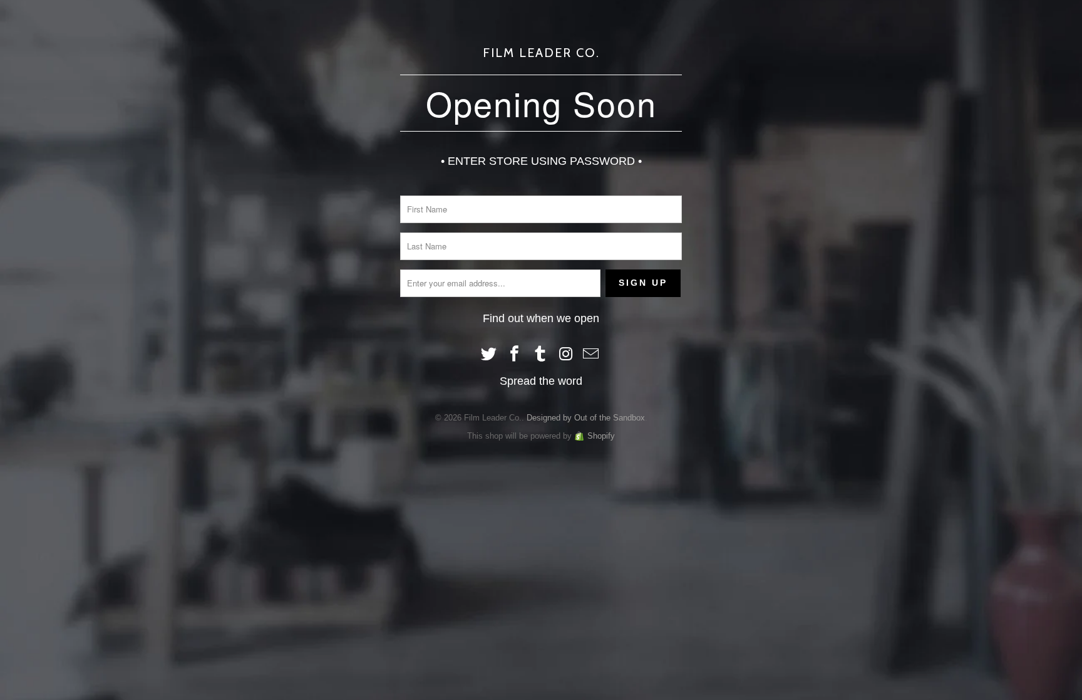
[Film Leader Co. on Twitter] (489, 354)
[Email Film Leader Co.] (591, 354)
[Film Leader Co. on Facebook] (514, 354)
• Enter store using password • (541, 161)
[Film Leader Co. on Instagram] (566, 354)
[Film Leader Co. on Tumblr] (540, 354)
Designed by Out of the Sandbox (586, 417)
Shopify (601, 436)
